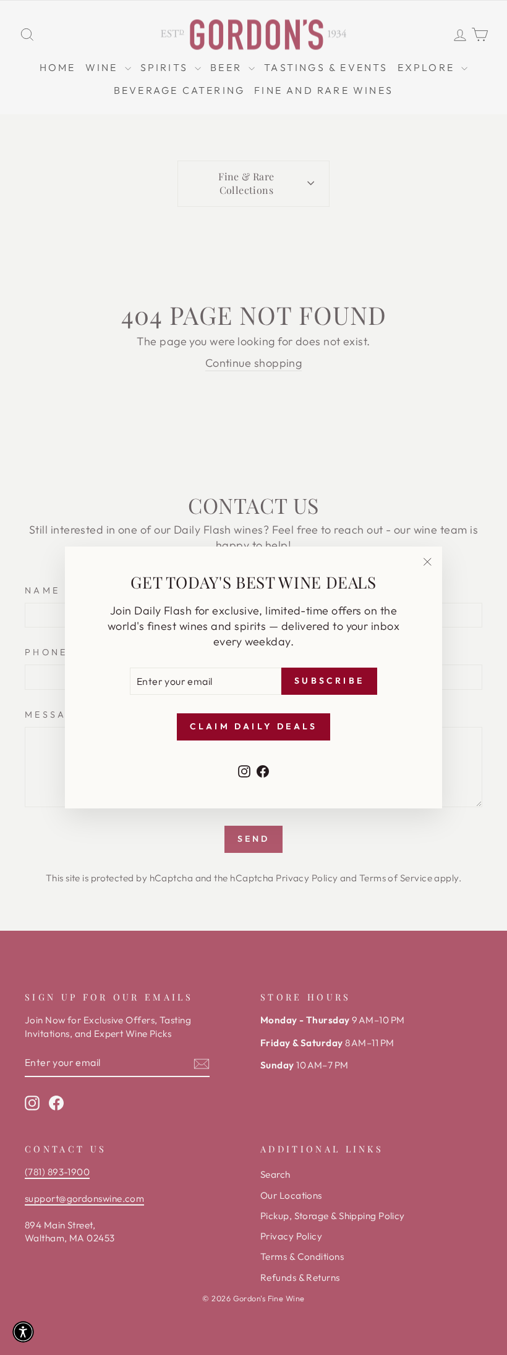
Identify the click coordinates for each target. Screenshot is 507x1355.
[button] (23, 1332)
